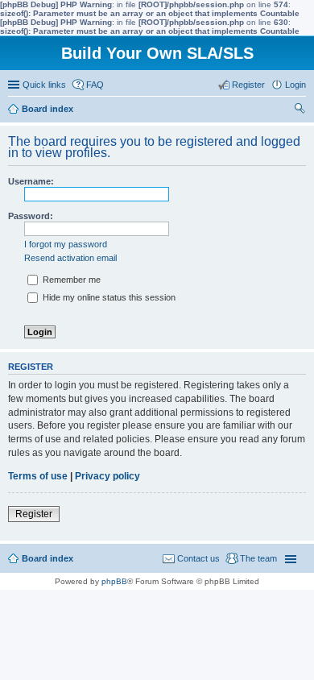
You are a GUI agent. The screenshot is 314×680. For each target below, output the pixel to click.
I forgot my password (65, 244)
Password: (30, 216)
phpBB (114, 581)
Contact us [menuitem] (198, 558)
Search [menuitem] (299, 110)
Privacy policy (107, 476)
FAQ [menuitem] (95, 84)
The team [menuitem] (258, 558)
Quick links (44, 84)
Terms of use (38, 476)
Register (33, 514)
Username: (31, 181)
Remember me (70, 279)
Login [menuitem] (295, 84)
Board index (47, 558)
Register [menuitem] (248, 84)
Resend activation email (70, 258)
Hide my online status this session (108, 297)
